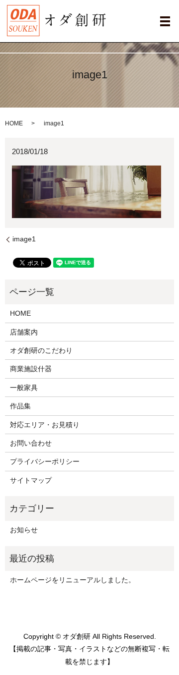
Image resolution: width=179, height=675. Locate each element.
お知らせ (24, 530)
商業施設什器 (31, 369)
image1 (24, 239)
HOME (14, 123)
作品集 (20, 406)
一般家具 (24, 388)
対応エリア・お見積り (45, 425)
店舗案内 (24, 332)
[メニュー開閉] (165, 21)
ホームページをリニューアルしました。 (72, 580)
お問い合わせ (31, 443)
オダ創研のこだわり (41, 350)
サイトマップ (31, 480)
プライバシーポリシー (45, 461)
